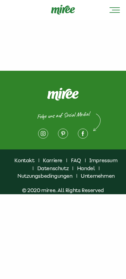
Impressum (103, 160)
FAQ (76, 160)
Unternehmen (98, 176)
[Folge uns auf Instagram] (43, 133)
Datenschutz (53, 168)
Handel (86, 168)
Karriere (52, 160)
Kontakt (24, 160)
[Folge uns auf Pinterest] (63, 133)
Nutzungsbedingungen (44, 176)
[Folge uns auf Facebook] (83, 133)
